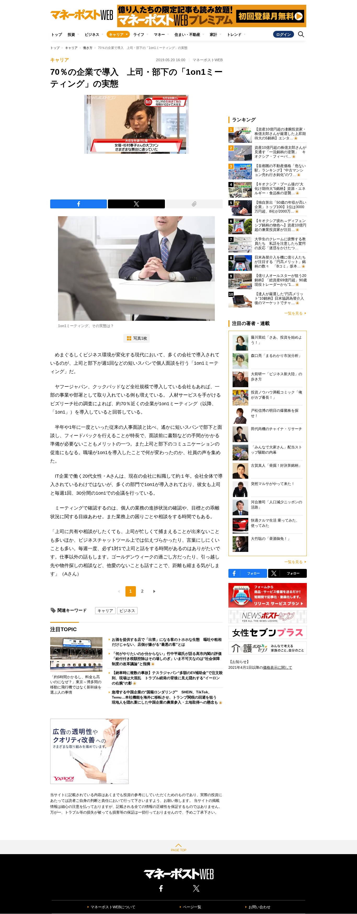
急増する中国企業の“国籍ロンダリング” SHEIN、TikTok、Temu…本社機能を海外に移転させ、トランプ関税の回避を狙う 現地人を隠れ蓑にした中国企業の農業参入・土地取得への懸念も (166, 697)
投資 (71, 34)
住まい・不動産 (187, 34)
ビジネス (92, 34)
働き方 (88, 48)
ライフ (138, 34)
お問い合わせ (259, 907)
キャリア (116, 34)
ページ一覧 (192, 907)
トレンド (234, 34)
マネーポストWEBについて (113, 907)
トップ (56, 34)
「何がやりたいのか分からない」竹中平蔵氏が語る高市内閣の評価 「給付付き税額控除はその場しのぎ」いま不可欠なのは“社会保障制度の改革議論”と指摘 (168, 659)
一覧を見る (293, 313)
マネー (159, 34)
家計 (213, 34)
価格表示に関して (277, 667)
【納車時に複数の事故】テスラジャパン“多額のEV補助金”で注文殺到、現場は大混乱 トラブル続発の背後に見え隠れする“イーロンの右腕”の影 (167, 678)
